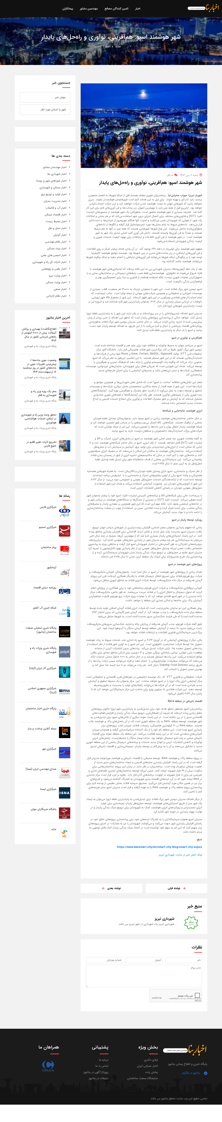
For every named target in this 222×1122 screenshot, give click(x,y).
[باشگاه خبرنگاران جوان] (64, 813)
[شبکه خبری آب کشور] (64, 611)
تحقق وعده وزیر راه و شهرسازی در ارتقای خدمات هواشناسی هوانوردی (38, 419)
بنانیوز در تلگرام (191, 1073)
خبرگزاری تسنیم (47, 527)
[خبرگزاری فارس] (64, 510)
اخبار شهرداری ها (56, 174)
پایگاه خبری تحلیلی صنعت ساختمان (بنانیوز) (40, 630)
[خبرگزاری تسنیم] (64, 531)
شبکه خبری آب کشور (44, 608)
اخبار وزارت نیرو (57, 275)
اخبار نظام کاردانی (56, 296)
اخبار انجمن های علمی (53, 255)
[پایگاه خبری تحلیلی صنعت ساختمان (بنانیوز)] (64, 631)
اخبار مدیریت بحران (55, 201)
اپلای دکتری (151, 1060)
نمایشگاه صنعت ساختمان (142, 1078)
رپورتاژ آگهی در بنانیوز (96, 1072)
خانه (118, 46)
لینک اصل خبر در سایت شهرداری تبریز (180, 855)
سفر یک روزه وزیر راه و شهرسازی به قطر (43, 393)
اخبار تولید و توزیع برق (53, 194)
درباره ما (103, 1060)
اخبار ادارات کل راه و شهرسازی (49, 262)
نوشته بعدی (114, 888)
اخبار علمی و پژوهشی (53, 269)
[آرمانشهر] (64, 571)
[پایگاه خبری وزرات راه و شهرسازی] (64, 652)
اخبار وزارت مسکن (56, 282)
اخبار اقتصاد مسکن (55, 214)
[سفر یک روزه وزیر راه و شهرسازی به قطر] (64, 395)
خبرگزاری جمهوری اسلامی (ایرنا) (42, 690)
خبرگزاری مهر (49, 749)
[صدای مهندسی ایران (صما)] (64, 772)
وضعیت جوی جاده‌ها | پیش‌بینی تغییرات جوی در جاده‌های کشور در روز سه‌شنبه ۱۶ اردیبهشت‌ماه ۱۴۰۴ (39, 366)
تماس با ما (101, 1066)
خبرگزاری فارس (48, 507)
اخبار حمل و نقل (57, 228)
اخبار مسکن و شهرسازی (53, 187)
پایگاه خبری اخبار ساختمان (41, 708)
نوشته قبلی (174, 888)
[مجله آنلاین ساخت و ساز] (64, 732)
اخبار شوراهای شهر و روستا (51, 181)
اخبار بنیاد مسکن (56, 248)
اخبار (107, 46)
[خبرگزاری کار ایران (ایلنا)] (64, 672)
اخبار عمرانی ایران (147, 1066)
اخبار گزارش (59, 235)
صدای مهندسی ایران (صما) (41, 769)
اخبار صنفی (60, 289)
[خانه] (64, 833)
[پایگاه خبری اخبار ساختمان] (64, 712)
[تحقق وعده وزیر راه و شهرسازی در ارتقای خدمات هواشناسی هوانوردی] (64, 418)
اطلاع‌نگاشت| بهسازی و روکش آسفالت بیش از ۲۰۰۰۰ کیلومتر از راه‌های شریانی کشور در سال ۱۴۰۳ (39, 335)
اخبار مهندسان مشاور (54, 167)
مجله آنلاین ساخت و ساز (42, 728)
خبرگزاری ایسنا (48, 789)
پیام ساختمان (48, 547)
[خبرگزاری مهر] (64, 752)
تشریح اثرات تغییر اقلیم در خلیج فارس (41, 444)
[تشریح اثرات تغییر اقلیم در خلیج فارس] (64, 445)
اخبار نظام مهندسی (55, 242)
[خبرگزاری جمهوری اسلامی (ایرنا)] (64, 692)
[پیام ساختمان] (64, 551)
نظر (170, 175)
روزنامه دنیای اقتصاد (44, 587)
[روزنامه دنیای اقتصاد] (64, 591)
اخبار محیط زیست (56, 221)
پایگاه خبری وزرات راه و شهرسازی (40, 346)
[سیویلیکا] (48, 1066)
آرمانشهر (51, 567)
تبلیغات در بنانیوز (98, 1078)
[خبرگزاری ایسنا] (64, 793)
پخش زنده (151, 1072)
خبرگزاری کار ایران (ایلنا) (42, 668)
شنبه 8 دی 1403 (189, 175)
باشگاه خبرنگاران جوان (43, 809)
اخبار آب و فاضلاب (55, 208)
